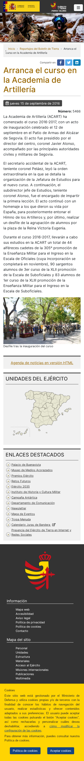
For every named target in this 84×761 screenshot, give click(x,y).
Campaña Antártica (24, 497)
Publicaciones (25, 674)
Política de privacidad (30, 622)
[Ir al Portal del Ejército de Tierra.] (42, 27)
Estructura (23, 656)
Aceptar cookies (60, 750)
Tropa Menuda (21, 519)
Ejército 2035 (20, 486)
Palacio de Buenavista (26, 464)
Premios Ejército (22, 475)
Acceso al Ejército (28, 665)
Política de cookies (25, 750)
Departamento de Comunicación (33, 503)
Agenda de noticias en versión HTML (42, 362)
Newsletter (18, 508)
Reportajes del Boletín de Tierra (39, 48)
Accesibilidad (25, 614)
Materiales (23, 661)
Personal (21, 648)
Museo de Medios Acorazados (32, 470)
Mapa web (23, 609)
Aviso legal (23, 618)
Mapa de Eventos (23, 514)
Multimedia (23, 678)
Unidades (22, 652)
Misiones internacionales (32, 669)
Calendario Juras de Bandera (31, 524)
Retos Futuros (21, 481)
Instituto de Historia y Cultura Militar (35, 492)
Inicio (11, 48)
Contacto (22, 631)
